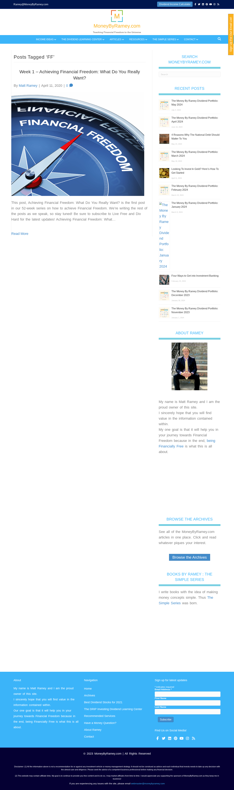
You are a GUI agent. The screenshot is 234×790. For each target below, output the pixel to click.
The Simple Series (164, 39)
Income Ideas (44, 39)
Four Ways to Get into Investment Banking (195, 275)
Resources (137, 39)
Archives (89, 695)
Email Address (163, 689)
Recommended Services (99, 716)
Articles (115, 39)
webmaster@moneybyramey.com (148, 783)
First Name (160, 698)
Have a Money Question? (100, 723)
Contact (189, 39)
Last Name (160, 707)
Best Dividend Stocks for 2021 (103, 702)
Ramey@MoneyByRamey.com (31, 4)
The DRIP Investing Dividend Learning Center (113, 709)
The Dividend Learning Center (81, 39)
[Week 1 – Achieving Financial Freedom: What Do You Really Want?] (77, 144)
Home (88, 688)
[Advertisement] (189, 485)
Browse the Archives (189, 557)
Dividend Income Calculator (175, 4)
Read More (19, 234)
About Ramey (92, 729)
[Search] (218, 39)
